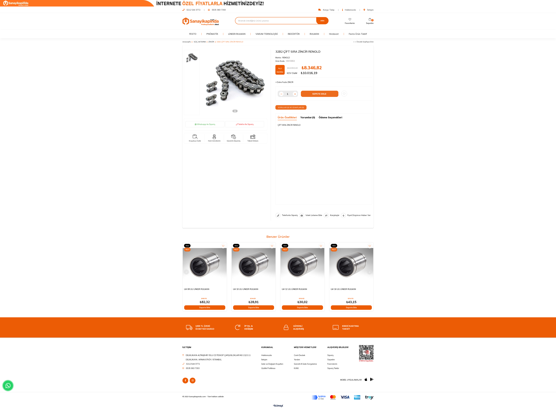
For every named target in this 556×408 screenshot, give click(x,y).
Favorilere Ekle (223, 246)
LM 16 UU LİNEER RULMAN (343, 289)
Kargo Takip (328, 10)
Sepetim (331, 359)
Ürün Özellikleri (287, 117)
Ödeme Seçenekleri (330, 117)
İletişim (370, 10)
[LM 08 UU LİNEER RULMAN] (205, 265)
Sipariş (330, 355)
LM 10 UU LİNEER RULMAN (245, 289)
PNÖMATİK (212, 34)
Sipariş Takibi (333, 368)
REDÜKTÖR (294, 34)
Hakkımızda (350, 10)
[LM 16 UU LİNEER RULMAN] (351, 265)
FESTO (192, 34)
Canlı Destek (299, 355)
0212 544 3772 (193, 10)
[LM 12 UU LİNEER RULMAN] (302, 265)
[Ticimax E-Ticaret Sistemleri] (278, 406)
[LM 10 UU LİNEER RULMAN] (254, 265)
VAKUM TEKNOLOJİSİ (267, 34)
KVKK (296, 368)
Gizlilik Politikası (268, 368)
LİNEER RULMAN (236, 34)
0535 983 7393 (219, 10)
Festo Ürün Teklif (358, 34)
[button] (235, 111)
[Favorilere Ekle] (344, 93)
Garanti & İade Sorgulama (305, 364)
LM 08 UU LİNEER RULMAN (196, 289)
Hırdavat (334, 34)
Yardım (297, 359)
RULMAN (314, 34)
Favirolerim (332, 364)
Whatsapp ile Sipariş (205, 124)
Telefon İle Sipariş (246, 124)
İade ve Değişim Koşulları (272, 364)
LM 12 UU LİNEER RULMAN (294, 289)
